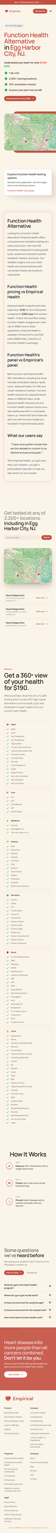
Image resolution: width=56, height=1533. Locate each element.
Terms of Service (11, 1510)
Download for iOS (11, 1412)
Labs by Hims (37, 1429)
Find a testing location (13, 1484)
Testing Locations (11, 1433)
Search (46, 537)
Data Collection (10, 1506)
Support (7, 1429)
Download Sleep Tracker (14, 1421)
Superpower (37, 1417)
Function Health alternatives (36, 1445)
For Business (9, 1480)
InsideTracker (37, 1421)
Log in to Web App (11, 1425)
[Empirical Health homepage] (12, 11)
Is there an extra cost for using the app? (24, 1302)
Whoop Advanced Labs (41, 1425)
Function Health (39, 1412)
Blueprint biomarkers (40, 1433)
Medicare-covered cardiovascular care (12, 1489)
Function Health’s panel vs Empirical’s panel (25, 360)
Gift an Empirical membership (11, 1470)
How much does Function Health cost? (23, 1317)
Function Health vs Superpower (38, 1438)
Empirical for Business (39, 1462)
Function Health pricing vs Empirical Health (25, 291)
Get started (40, 11)
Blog (32, 1466)
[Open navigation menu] (50, 11)
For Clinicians (9, 1476)
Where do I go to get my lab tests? (21, 1295)
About (32, 1458)
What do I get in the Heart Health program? (20, 1286)
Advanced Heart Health (14, 1458)
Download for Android (13, 1417)
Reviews (33, 1470)
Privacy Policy (9, 1502)
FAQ (31, 1475)
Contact (33, 1479)
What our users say (25, 435)
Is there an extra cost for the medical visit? (25, 1310)
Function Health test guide (20, 190)
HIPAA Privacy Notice (13, 1514)
